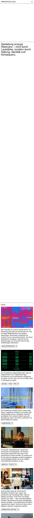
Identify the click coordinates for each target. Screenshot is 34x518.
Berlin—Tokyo (8, 464)
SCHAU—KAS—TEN (9, 384)
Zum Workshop (8, 346)
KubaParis (6, 423)
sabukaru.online (9, 510)
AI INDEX (12, 39)
